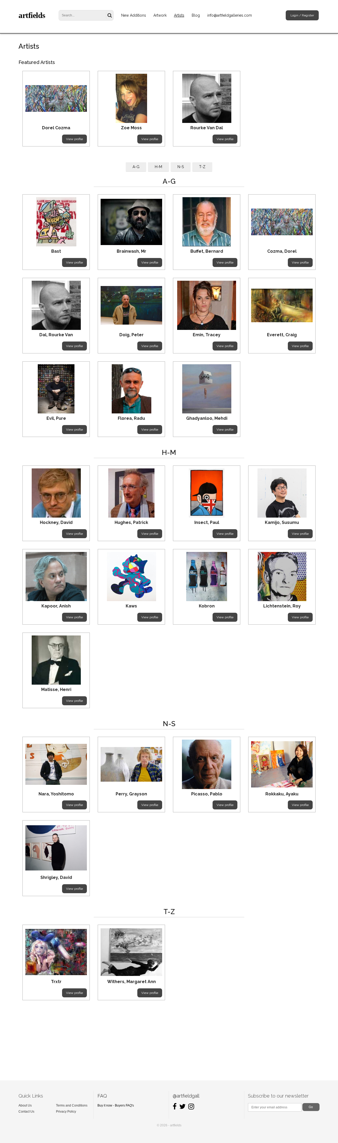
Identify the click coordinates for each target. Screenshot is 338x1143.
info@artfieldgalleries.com (229, 15)
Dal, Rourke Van (56, 334)
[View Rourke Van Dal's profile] (206, 98)
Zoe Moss (131, 127)
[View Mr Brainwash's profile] (131, 221)
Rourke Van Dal (206, 127)
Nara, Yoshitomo (56, 793)
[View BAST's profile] (56, 221)
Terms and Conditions (71, 1105)
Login (294, 15)
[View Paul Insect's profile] (206, 493)
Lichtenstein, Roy (282, 606)
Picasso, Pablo (206, 793)
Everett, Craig (282, 334)
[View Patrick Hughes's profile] (131, 493)
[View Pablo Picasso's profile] (206, 764)
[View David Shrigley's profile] (56, 847)
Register (308, 15)
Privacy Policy (66, 1111)
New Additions (133, 15)
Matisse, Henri (56, 689)
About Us (25, 1105)
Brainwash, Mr (131, 251)
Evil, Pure (56, 418)
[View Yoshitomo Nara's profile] (56, 764)
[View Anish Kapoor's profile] (56, 576)
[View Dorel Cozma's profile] (56, 98)
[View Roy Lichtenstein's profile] (282, 576)
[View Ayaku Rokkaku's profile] (282, 764)
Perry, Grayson (131, 793)
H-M (158, 167)
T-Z (202, 167)
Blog (196, 15)
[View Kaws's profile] (131, 576)
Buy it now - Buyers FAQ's (115, 1105)
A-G (136, 167)
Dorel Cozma (56, 127)
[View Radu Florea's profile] (131, 388)
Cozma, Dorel (282, 251)
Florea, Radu (131, 418)
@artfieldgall (186, 1096)
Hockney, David (56, 522)
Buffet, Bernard (206, 251)
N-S (180, 167)
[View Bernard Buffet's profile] (206, 221)
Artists (179, 15)
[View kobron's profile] (206, 576)
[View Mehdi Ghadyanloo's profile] (206, 388)
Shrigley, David (56, 877)
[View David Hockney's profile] (56, 493)
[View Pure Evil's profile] (56, 388)
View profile (74, 139)
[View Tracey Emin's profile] (206, 305)
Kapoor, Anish (56, 606)
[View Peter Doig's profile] (131, 305)
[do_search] (109, 15)
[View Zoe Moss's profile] (131, 98)
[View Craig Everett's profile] (282, 305)
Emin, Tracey (206, 334)
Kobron (207, 606)
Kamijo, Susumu (282, 522)
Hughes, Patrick (131, 522)
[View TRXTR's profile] (56, 952)
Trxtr (56, 981)
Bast (56, 251)
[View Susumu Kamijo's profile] (282, 493)
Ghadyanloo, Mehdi (206, 418)
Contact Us (26, 1111)
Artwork (160, 15)
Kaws (131, 606)
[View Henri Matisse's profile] (56, 660)
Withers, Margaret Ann (131, 981)
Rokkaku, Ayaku (281, 793)
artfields (31, 15)
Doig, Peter (131, 334)
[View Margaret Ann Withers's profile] (131, 952)
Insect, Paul (206, 522)
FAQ (102, 1096)
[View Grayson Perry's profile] (131, 764)
